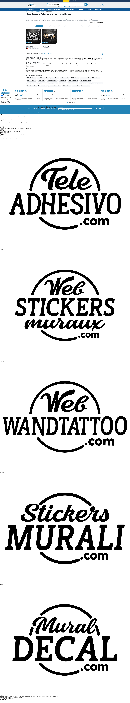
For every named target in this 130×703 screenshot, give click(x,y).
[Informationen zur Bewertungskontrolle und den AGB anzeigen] (10, 97)
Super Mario (75, 6)
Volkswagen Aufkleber (73, 80)
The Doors (102, 26)
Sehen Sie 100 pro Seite (47, 53)
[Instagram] (1, 700)
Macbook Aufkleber (31, 80)
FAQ (18, 128)
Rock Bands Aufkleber (39, 11)
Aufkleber (81, 9)
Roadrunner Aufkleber (97, 83)
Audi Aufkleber (54, 83)
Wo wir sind (18, 131)
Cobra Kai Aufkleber (31, 85)
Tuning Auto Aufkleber (52, 80)
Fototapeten (41, 9)
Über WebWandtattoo (4, 131)
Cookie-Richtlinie (21, 134)
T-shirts (89, 9)
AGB (1, 134)
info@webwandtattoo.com (6, 138)
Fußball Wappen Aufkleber (43, 77)
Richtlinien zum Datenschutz (70, 109)
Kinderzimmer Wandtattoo (54, 9)
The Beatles (85, 26)
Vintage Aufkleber (85, 85)
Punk (52, 26)
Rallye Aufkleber (95, 77)
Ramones (62, 26)
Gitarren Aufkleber (64, 83)
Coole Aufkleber (62, 80)
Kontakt (2, 137)
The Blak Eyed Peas (94, 26)
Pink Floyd (47, 26)
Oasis (33, 26)
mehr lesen (19, 95)
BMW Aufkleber (74, 77)
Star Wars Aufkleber (42, 85)
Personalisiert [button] (98, 9)
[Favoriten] (97, 5)
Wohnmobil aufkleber (69, 9)
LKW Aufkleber (41, 80)
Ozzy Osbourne (39, 26)
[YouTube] (5, 700)
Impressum (14, 134)
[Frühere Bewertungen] (13, 95)
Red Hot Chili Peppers (70, 26)
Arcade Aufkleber (45, 83)
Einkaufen (2, 127)
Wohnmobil (66, 6)
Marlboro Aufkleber (65, 77)
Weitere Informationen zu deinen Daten (32, 112)
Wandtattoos (31, 9)
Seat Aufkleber (76, 85)
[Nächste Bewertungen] (129, 95)
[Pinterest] (4, 700)
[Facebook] (2, 700)
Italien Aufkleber (66, 85)
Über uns (2, 130)
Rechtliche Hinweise (4, 133)
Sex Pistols (79, 26)
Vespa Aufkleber (54, 77)
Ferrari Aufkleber (73, 83)
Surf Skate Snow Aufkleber (33, 83)
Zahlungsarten (9, 128)
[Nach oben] (0, 702)
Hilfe (18, 138)
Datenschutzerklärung (7, 134)
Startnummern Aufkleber (86, 80)
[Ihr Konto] (100, 5)
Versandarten (3, 128)
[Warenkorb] (103, 5)
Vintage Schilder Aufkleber (54, 85)
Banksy (70, 6)
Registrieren (98, 108)
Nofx (29, 26)
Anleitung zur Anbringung (25, 128)
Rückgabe (15, 128)
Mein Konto (14, 138)
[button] (26, 48)
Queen (56, 26)
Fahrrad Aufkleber (31, 77)
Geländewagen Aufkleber (85, 83)
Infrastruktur (12, 131)
